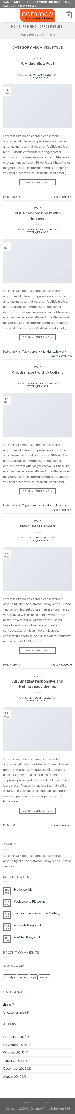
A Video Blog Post (37, 63)
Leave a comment (61, 196)
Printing (29, 26)
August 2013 (12, 1076)
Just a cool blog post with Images (37, 215)
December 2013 (14, 1068)
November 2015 (15, 1045)
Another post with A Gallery (37, 372)
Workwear (29, 35)
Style (37, 58)
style (55, 351)
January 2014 (12, 1060)
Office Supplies (50, 26)
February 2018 (13, 1036)
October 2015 (13, 1052)
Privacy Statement (37, 1102)
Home (15, 26)
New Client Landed (37, 526)
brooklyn (37, 351)
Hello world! (23, 889)
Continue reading (37, 182)
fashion (47, 351)
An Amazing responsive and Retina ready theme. (37, 684)
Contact (48, 35)
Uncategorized (14, 1012)
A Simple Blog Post (27, 925)
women (63, 351)
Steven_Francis (37, 77)
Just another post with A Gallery (36, 913)
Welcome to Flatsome (29, 901)
